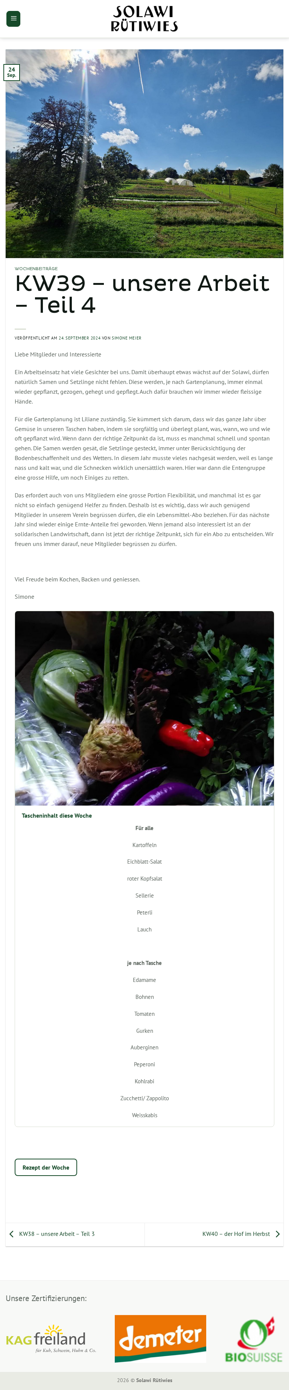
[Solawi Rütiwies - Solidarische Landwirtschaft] (144, 19)
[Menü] (13, 19)
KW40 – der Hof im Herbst (236, 1234)
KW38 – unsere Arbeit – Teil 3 (56, 1234)
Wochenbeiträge (36, 269)
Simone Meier (127, 338)
